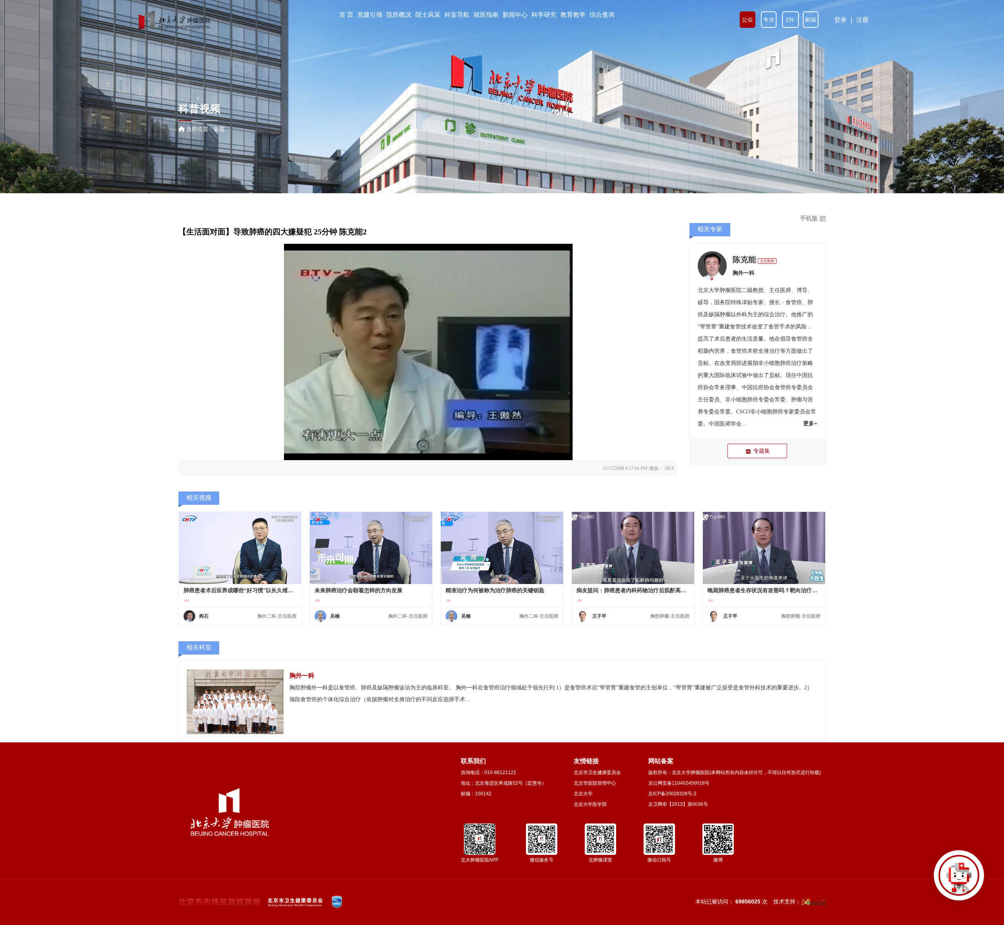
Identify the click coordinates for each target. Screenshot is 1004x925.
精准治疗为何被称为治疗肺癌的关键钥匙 (495, 590)
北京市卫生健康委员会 (597, 772)
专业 (768, 19)
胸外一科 (744, 273)
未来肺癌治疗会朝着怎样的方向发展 (358, 590)
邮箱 (810, 19)
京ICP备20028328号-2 (672, 793)
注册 (862, 19)
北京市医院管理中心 (595, 783)
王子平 (599, 616)
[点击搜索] (959, 880)
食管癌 (794, 302)
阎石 (204, 616)
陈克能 (744, 259)
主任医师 (767, 261)
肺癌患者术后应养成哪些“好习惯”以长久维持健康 (240, 590)
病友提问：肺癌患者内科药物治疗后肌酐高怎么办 (633, 590)
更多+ (810, 423)
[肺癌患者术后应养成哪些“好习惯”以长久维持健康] (240, 548)
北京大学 (583, 793)
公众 (747, 19)
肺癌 (785, 363)
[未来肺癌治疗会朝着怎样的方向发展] (371, 548)
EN (790, 19)
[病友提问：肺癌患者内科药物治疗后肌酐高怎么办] (633, 548)
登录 (840, 19)
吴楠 (335, 616)
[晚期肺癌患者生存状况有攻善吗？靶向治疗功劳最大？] (764, 548)
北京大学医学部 (590, 804)
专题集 (761, 451)
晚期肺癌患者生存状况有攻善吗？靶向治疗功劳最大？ (764, 590)
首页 (219, 129)
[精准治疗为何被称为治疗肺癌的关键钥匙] (502, 548)
